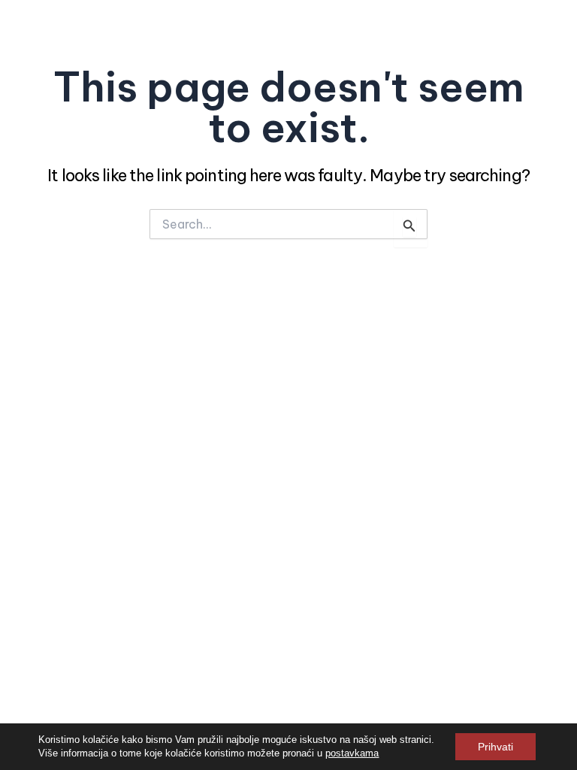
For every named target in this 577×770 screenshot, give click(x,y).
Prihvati (495, 747)
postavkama (352, 753)
